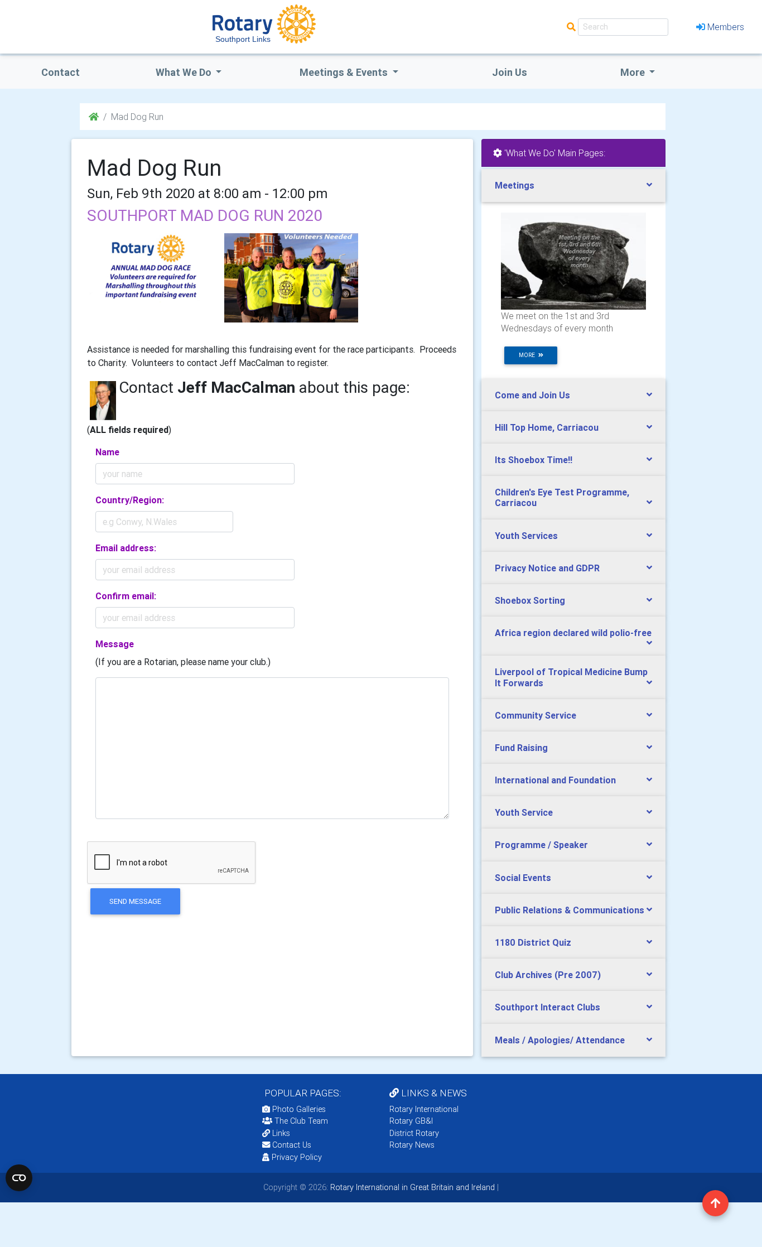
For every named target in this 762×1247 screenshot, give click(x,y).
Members (725, 26)
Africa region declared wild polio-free (573, 632)
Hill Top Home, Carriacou (547, 427)
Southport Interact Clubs (547, 1007)
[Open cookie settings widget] (19, 1177)
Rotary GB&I (411, 1121)
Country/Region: (129, 499)
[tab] (573, 185)
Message (114, 643)
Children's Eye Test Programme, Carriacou (562, 497)
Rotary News (412, 1145)
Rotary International (424, 1109)
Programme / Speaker (541, 844)
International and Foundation (555, 780)
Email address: (125, 547)
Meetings (514, 185)
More (633, 72)
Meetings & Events (345, 72)
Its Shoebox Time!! (533, 459)
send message (135, 901)
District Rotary (414, 1133)
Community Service (535, 715)
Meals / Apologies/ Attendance (560, 1040)
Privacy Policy (297, 1157)
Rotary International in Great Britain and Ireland (411, 1187)
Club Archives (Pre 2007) (548, 974)
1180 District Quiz (533, 942)
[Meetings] (573, 261)
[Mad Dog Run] (149, 277)
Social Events (523, 877)
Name (107, 452)
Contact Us (290, 1145)
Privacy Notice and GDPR (547, 568)
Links (281, 1133)
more (528, 355)
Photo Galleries (298, 1109)
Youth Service (524, 812)
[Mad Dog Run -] (291, 277)
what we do (185, 72)
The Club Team (301, 1121)
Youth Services (526, 535)
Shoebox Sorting (530, 600)
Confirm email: (125, 595)
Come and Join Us (532, 395)
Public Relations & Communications (569, 910)
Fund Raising (521, 747)
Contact (60, 72)
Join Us (509, 72)
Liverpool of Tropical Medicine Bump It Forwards (571, 677)
